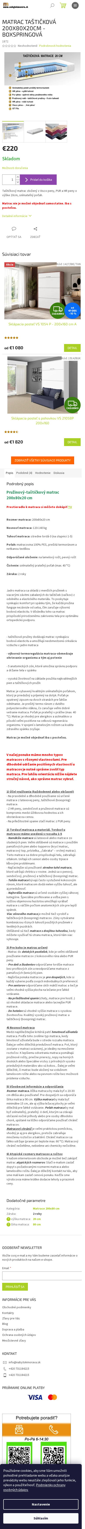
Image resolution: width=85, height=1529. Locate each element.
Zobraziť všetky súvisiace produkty (43, 460)
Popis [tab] (9, 473)
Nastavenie (41, 1504)
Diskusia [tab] (59, 473)
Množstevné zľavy (14, 1341)
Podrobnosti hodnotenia (55, 46)
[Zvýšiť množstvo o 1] (17, 177)
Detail (72, 348)
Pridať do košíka (41, 179)
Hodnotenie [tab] (43, 473)
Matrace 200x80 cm (46, 1208)
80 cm (37, 1224)
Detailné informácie (14, 216)
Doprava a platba (13, 1329)
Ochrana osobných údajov (19, 1335)
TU (70, 507)
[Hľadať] (52, 5)
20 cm (37, 1219)
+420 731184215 (19, 1369)
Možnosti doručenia (15, 168)
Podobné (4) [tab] (24, 473)
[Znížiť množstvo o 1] (17, 182)
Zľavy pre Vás (11, 1318)
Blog (5, 1324)
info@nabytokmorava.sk (25, 1362)
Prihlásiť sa (15, 1286)
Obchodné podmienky (16, 1307)
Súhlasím (41, 1518)
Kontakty (8, 1313)
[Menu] (75, 5)
